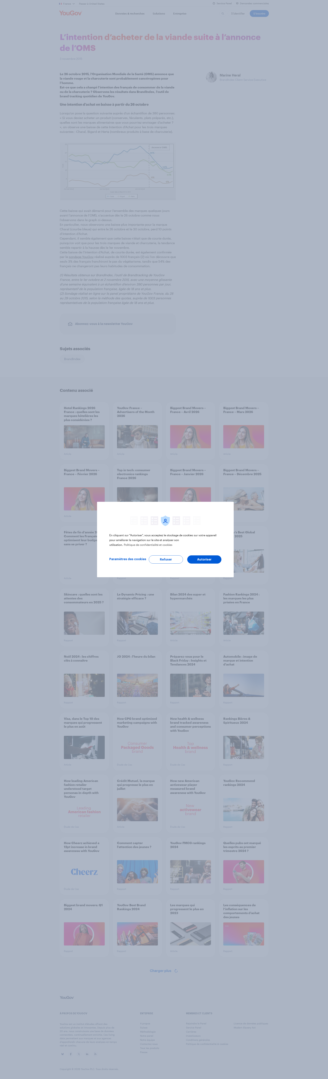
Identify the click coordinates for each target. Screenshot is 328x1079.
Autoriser (204, 559)
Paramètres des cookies (127, 559)
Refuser (166, 559)
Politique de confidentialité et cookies (148, 544)
